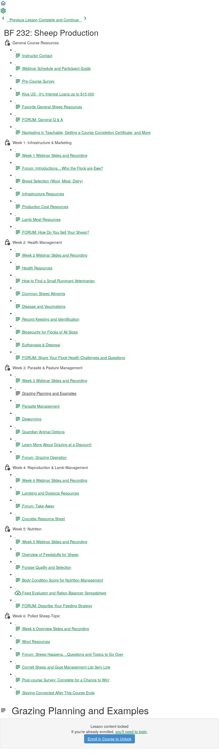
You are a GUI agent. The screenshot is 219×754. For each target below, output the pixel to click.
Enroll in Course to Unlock (109, 738)
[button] (3, 4)
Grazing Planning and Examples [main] (77, 710)
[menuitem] (3, 12)
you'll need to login (131, 731)
